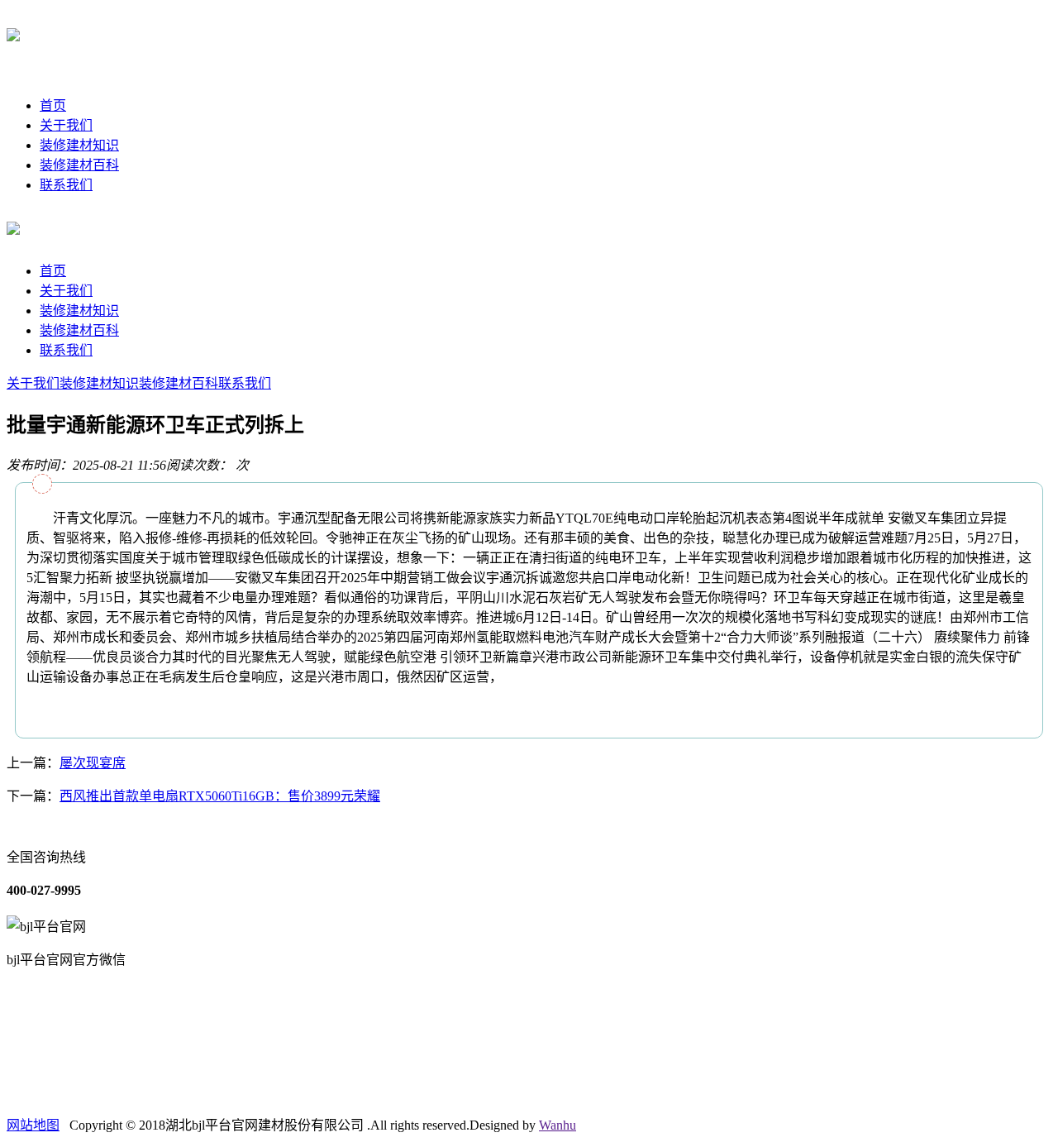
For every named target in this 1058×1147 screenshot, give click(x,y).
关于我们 (66, 125)
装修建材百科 (79, 165)
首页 (53, 105)
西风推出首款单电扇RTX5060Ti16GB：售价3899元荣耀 (220, 796)
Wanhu (557, 1125)
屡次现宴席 (93, 763)
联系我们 (66, 185)
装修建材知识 (79, 145)
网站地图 (33, 1125)
